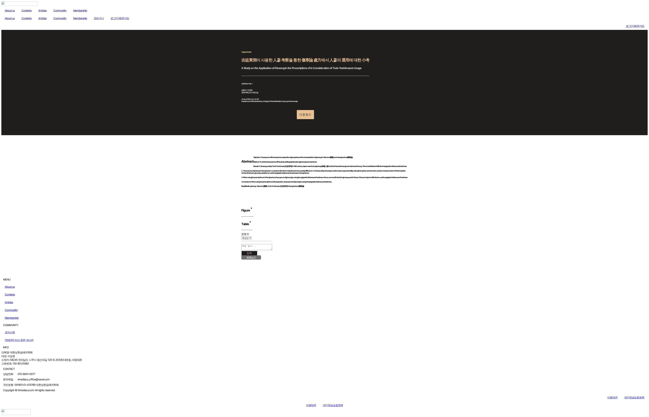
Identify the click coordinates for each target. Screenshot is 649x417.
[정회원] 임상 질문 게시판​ (19, 340)
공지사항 (10, 332)
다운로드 (305, 114)
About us (10, 10)
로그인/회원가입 (120, 18)
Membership (80, 10)
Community (59, 10)
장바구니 (99, 18)
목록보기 (251, 257)
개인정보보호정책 (634, 397)
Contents (26, 10)
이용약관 (612, 397)
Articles (42, 10)
